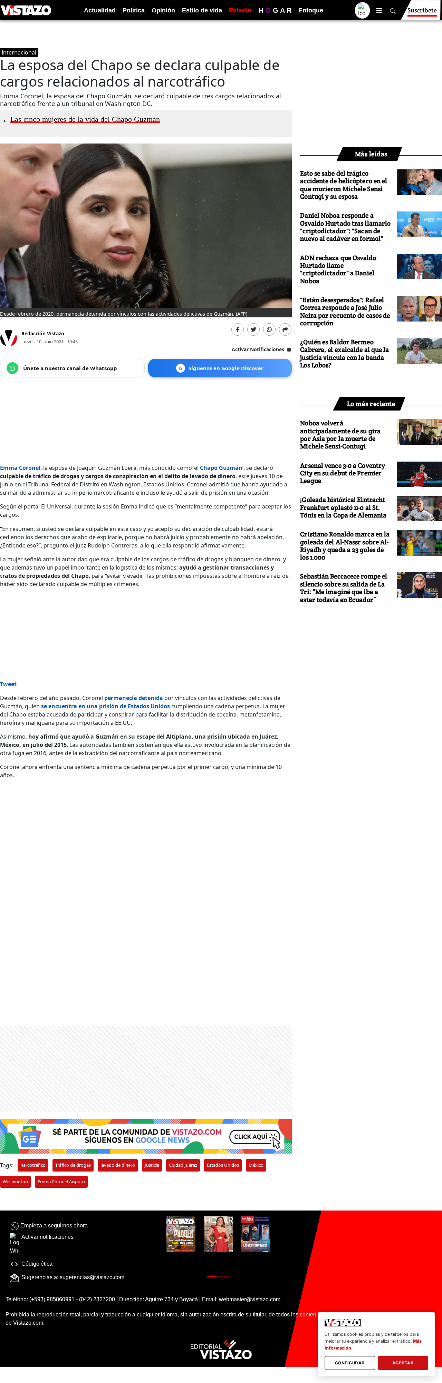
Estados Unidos (223, 1165)
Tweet (8, 684)
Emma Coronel (20, 468)
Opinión (163, 10)
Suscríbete (422, 10)
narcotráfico (33, 1165)
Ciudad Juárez (183, 1165)
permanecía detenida (133, 698)
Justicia (152, 1165)
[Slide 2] (224, 1277)
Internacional (19, 52)
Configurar (350, 1362)
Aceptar (403, 1362)
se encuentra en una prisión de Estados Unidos (105, 706)
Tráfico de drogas (73, 1165)
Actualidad (100, 10)
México (256, 1165)
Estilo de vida (202, 10)
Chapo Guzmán (221, 468)
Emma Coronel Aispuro (61, 1181)
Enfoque (310, 10)
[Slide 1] (212, 1277)
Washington (15, 1181)
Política (134, 10)
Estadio (240, 10)
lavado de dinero (117, 1165)
